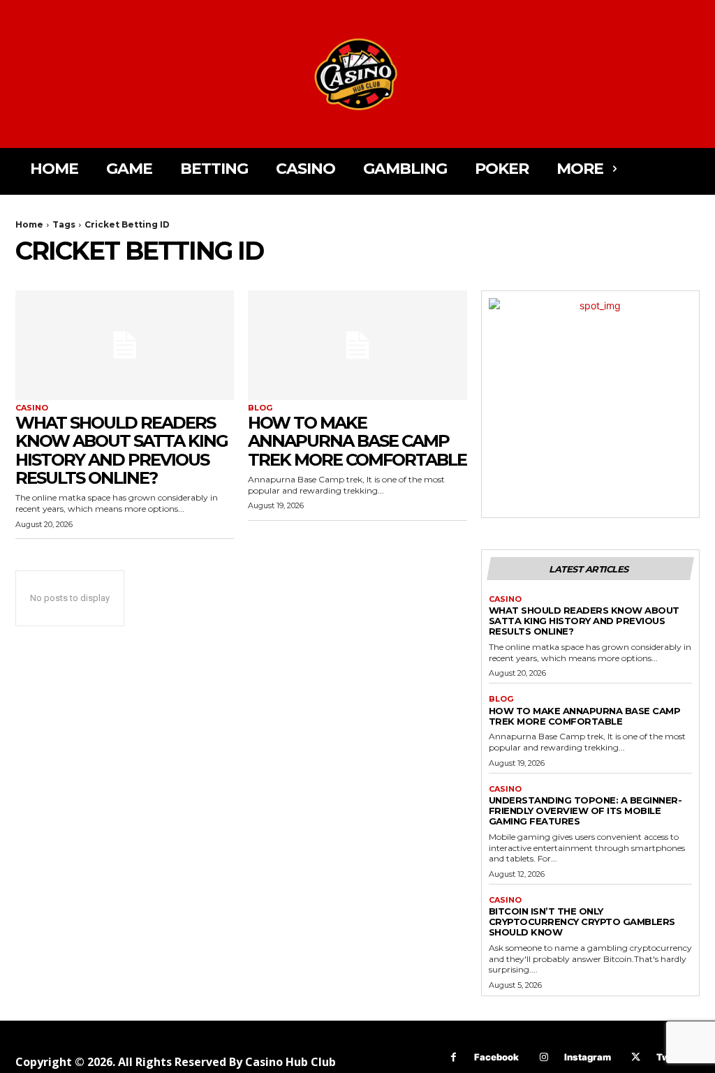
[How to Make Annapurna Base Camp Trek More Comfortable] (357, 345)
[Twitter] (636, 1057)
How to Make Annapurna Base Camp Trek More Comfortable (357, 441)
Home (29, 224)
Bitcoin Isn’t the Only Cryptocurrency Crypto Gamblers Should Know (582, 921)
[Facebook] (453, 1057)
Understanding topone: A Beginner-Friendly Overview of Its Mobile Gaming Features (585, 810)
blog (260, 408)
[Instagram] (543, 1057)
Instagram (587, 1057)
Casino (31, 408)
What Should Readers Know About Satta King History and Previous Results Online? (121, 450)
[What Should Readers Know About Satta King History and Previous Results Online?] (124, 345)
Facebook (496, 1057)
